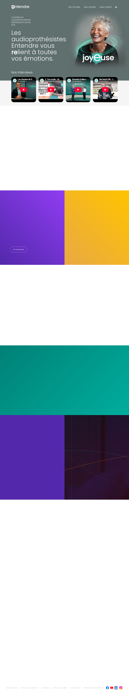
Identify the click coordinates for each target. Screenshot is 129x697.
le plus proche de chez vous (33, 380)
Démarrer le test (97, 467)
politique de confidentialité (29, 688)
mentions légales (11, 688)
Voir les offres (18, 587)
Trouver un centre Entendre (25, 73)
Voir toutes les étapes (93, 290)
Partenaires (45, 688)
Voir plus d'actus (19, 491)
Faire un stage (18, 556)
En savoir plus (18, 249)
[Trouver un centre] (116, 7)
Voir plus (20, 338)
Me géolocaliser (23, 396)
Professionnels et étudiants (93, 688)
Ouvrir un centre (19, 613)
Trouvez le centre (25, 376)
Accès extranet (76, 688)
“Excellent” (17, 241)
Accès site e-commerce (59, 688)
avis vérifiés (39, 251)
